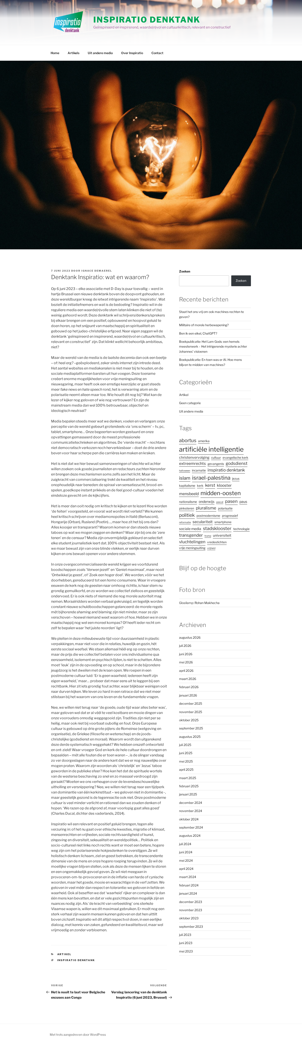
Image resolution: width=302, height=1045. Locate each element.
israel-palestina (211, 477)
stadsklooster (217, 528)
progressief (230, 515)
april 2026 (186, 670)
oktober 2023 (189, 918)
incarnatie (199, 470)
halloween (184, 470)
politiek (187, 515)
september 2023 (191, 926)
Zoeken (184, 271)
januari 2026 (188, 695)
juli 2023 (185, 935)
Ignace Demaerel (96, 270)
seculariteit (203, 521)
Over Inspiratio (132, 53)
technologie (241, 529)
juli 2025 (185, 745)
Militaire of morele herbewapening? (204, 325)
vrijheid (211, 548)
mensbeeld (189, 493)
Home (55, 53)
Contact (157, 53)
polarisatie (225, 508)
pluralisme (206, 508)
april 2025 (186, 769)
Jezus (235, 478)
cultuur (216, 457)
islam (184, 478)
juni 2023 (185, 943)
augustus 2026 (190, 637)
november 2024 (190, 811)
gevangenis (216, 464)
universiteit (222, 535)
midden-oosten (221, 493)
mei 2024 (186, 860)
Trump (208, 535)
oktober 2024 (189, 819)
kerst (210, 485)
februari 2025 (189, 786)
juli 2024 (185, 844)
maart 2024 (187, 877)
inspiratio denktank (76, 960)
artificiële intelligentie (211, 449)
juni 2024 (185, 852)
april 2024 (186, 869)
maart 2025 (187, 778)
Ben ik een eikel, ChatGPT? (198, 333)
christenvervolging (194, 457)
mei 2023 (186, 951)
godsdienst (236, 463)
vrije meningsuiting (192, 548)
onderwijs (206, 502)
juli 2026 (185, 645)
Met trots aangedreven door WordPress (78, 1034)
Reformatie (185, 522)
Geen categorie (190, 403)
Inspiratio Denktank (146, 20)
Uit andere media (100, 53)
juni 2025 (185, 753)
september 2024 (191, 827)
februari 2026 (189, 687)
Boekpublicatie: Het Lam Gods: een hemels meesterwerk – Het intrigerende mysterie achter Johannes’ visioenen (213, 346)
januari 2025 (188, 794)
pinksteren (186, 508)
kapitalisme (187, 485)
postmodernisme (208, 515)
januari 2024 (188, 893)
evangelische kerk (235, 457)
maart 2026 (187, 679)
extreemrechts (192, 463)
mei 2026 (186, 662)
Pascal (219, 502)
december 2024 (190, 803)
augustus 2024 (190, 835)
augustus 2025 (190, 736)
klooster (224, 485)
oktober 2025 (189, 720)
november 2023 (190, 910)
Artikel (64, 954)
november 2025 (190, 712)
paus (243, 502)
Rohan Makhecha (207, 603)
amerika (204, 441)
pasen (231, 501)
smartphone (222, 522)
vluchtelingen (192, 541)
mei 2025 (186, 761)
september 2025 (191, 728)
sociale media (190, 529)
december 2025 (190, 703)
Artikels (73, 53)
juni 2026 (185, 654)
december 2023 (190, 902)
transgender (191, 535)
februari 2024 (189, 885)
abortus (187, 440)
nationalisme (188, 502)
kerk (200, 485)
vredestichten (217, 542)
